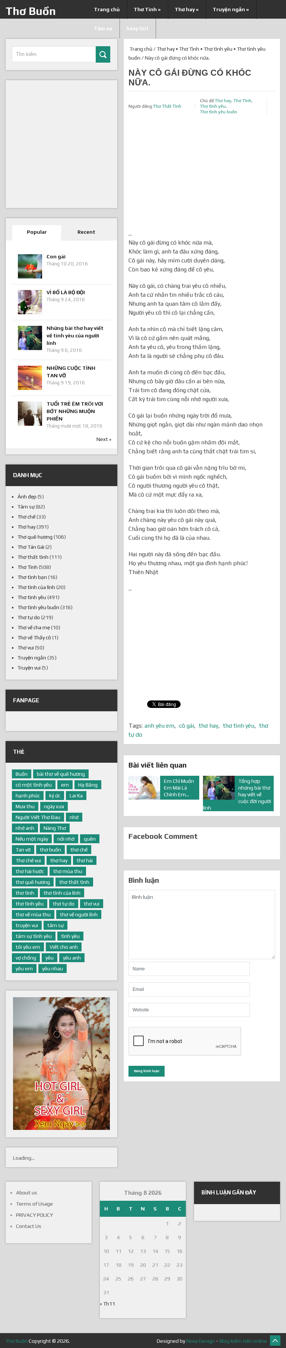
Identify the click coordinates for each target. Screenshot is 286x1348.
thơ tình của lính (62, 893)
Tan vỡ (23, 850)
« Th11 (107, 1304)
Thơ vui (26, 648)
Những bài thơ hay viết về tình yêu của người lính (75, 335)
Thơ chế (26, 517)
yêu (49, 958)
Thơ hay (186, 9)
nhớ (74, 817)
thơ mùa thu (67, 871)
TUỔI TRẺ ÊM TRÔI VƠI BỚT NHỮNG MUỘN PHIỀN (75, 411)
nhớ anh (25, 828)
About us (26, 1193)
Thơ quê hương (35, 537)
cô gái (186, 725)
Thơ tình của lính (36, 587)
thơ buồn (50, 850)
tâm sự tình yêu (34, 936)
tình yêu (70, 936)
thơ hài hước (30, 871)
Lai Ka (76, 796)
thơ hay (208, 725)
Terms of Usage (34, 1204)
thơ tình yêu (238, 725)
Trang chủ (107, 9)
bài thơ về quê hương (61, 774)
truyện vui (27, 925)
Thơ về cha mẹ (34, 627)
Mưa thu (25, 806)
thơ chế (79, 850)
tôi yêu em (28, 947)
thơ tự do (63, 904)
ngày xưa (54, 806)
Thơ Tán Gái (31, 547)
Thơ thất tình (33, 557)
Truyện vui (29, 668)
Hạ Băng (88, 785)
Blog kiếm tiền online (243, 1341)
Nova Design (200, 1341)
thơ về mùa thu (33, 914)
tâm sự (55, 925)
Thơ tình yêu (218, 49)
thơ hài (85, 860)
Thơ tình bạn (32, 577)
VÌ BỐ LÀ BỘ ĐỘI (66, 292)
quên (90, 839)
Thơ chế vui (28, 860)
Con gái (56, 256)
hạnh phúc (28, 796)
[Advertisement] (201, 177)
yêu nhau (52, 968)
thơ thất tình (74, 882)
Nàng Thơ (55, 828)
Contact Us (28, 1226)
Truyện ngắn (231, 9)
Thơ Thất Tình (167, 106)
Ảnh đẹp (27, 497)
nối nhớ (65, 839)
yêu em (24, 968)
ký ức (54, 796)
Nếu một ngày (32, 839)
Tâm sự (26, 507)
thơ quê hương (33, 882)
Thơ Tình (147, 9)
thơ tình (25, 893)
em (65, 785)
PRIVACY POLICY (34, 1215)
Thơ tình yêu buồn (218, 111)
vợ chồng (26, 958)
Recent (86, 232)
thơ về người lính (79, 914)
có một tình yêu (34, 785)
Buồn (22, 774)
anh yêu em (159, 725)
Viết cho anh (64, 947)
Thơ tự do (29, 617)
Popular (37, 232)
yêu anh (72, 958)
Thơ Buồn (31, 11)
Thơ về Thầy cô (34, 637)
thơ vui (91, 904)
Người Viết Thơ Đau (38, 817)
